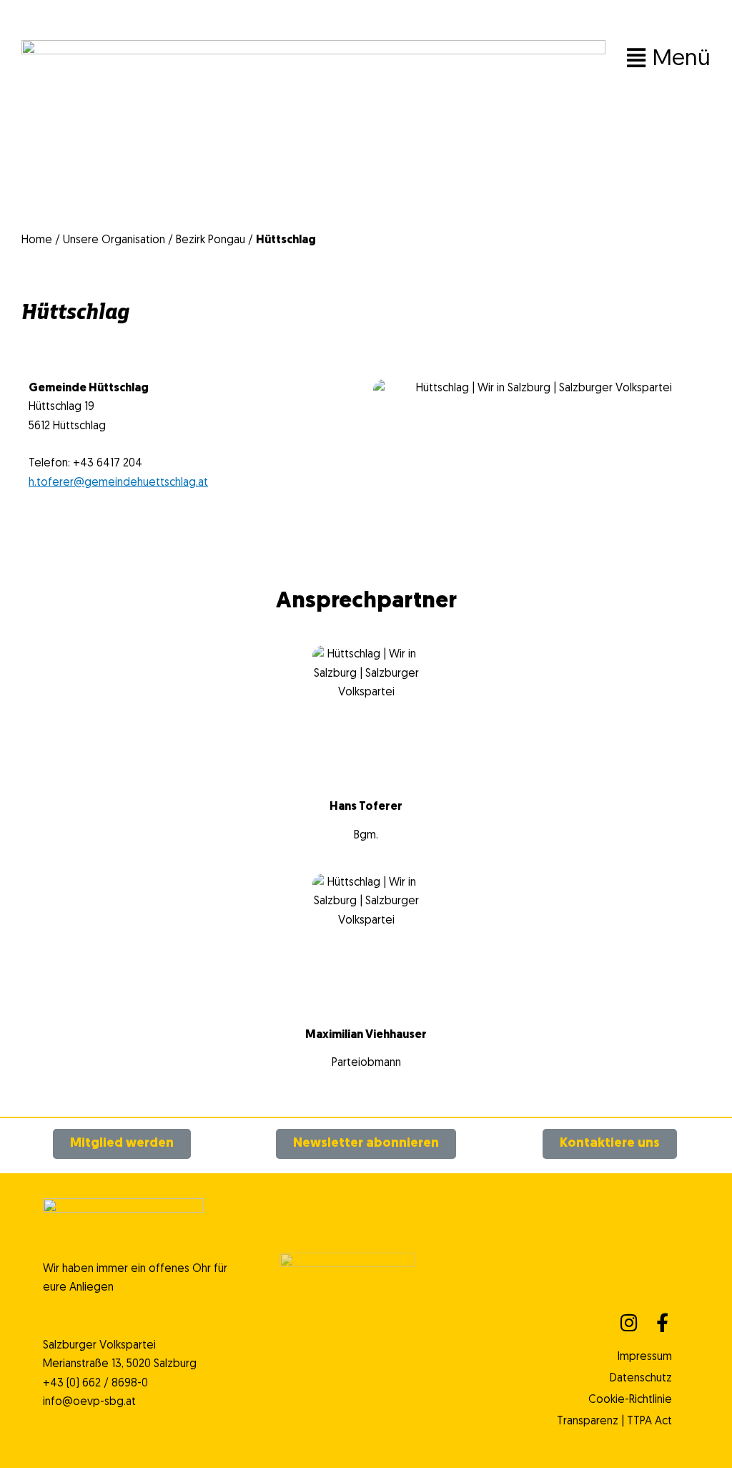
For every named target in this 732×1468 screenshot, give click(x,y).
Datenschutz (640, 1378)
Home (36, 240)
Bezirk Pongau (210, 240)
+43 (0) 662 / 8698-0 (95, 1383)
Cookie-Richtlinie (629, 1400)
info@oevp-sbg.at (89, 1402)
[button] (473, 59)
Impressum (644, 1357)
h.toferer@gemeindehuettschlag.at (118, 483)
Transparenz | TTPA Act (614, 1421)
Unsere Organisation (114, 240)
